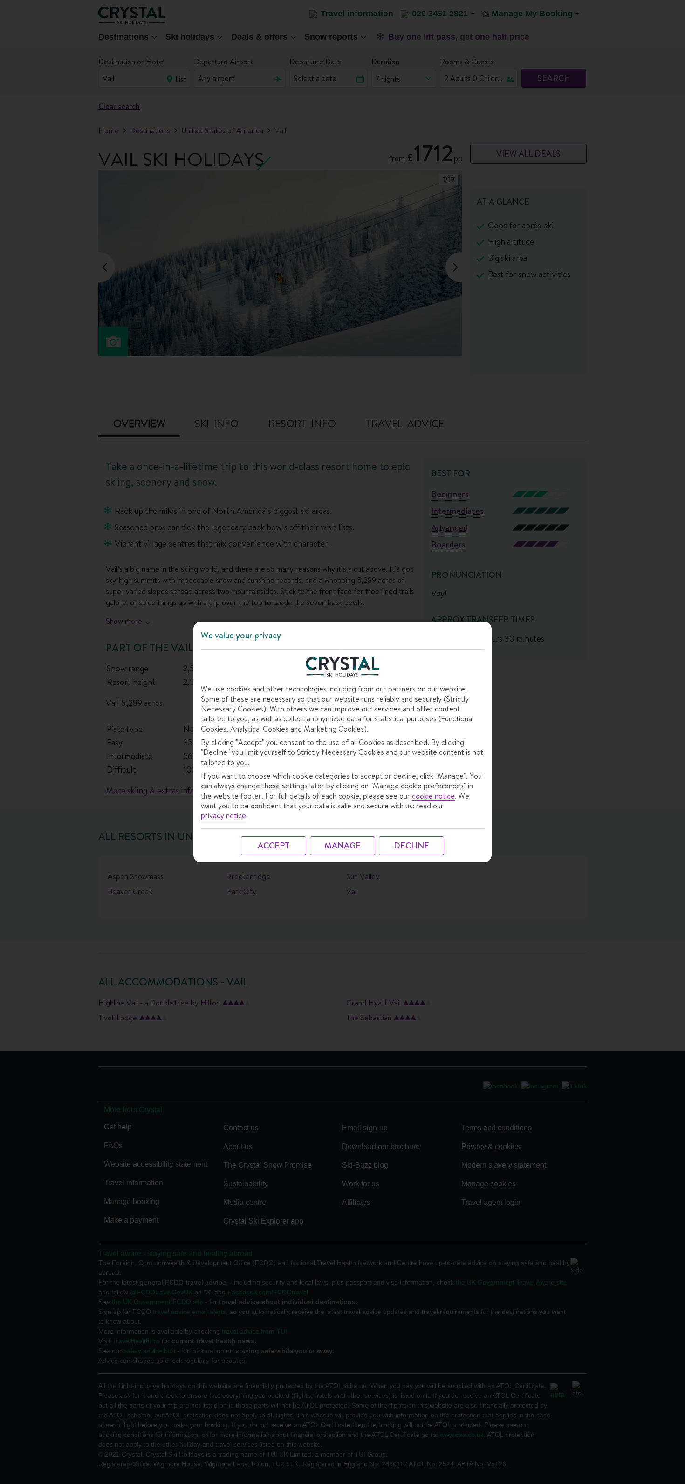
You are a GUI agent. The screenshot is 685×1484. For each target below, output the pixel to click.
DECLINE (411, 845)
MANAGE (342, 845)
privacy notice (223, 816)
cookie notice (433, 796)
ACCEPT (273, 845)
